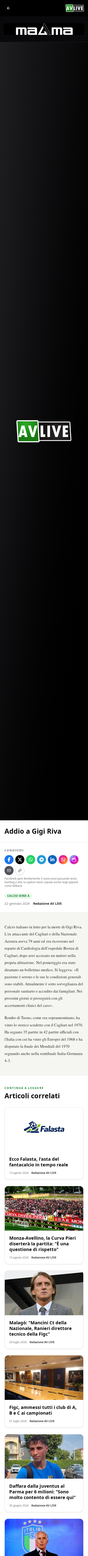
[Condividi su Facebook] (9, 859)
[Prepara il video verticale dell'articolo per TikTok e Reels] (74, 859)
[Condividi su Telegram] (41, 859)
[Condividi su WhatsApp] (30, 859)
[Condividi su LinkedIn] (52, 859)
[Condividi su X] (19, 859)
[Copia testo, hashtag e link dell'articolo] (19, 870)
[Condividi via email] (9, 870)
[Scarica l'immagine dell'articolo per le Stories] (63, 859)
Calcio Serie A (18, 896)
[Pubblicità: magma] (44, 29)
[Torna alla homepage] (9, 8)
